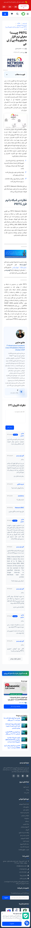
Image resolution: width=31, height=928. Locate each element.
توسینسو (25, 23)
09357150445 (23, 869)
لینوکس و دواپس (25, 815)
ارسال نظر (9, 428)
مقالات (18, 23)
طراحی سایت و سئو (24, 835)
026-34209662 (23, 872)
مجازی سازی (26, 810)
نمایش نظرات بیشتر (15, 659)
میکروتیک (26, 818)
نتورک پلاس (15, 267)
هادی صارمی (18, 48)
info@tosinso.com (22, 866)
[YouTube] (27, 776)
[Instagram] (13, 776)
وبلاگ (27, 790)
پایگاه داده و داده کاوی (24, 833)
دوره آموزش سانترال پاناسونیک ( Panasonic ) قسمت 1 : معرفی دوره (17, 699)
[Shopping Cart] (12, 14)
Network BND (19, 508)
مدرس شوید (26, 787)
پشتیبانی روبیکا (23, 875)
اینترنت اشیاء (26, 841)
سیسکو (27, 821)
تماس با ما (26, 793)
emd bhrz (21, 496)
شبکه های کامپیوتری (22, 25)
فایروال (27, 830)
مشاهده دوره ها (24, 7)
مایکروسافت (26, 807)
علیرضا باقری (20, 484)
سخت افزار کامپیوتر (24, 844)
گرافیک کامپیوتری (25, 838)
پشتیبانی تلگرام (23, 878)
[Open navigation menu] (27, 13)
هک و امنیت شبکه (24, 813)
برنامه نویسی (26, 824)
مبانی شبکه (23, 267)
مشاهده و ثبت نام (15, 707)
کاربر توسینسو (20, 456)
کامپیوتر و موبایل (25, 827)
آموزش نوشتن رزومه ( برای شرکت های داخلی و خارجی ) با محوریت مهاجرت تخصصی (12, 726)
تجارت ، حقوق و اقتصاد (23, 850)
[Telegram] (22, 776)
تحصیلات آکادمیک (24, 847)
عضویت (6, 898)
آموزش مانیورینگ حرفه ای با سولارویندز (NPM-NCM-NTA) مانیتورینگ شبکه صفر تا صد (13, 740)
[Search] (17, 14)
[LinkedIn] (18, 776)
